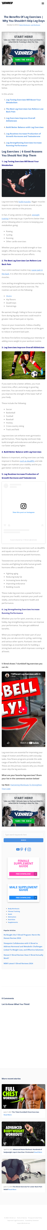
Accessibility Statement (32, 1220)
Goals (10, 914)
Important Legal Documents (15, 1220)
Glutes (9, 296)
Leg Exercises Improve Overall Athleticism (20, 119)
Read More (8, 1115)
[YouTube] (18, 850)
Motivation (12, 917)
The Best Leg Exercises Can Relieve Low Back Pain (24, 110)
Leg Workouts (35, 25)
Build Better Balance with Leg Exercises (24, 127)
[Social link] (42, 4)
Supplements (13, 922)
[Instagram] (29, 850)
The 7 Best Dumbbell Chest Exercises (25, 1112)
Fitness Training (14, 911)
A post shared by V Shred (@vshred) (23, 540)
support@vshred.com (23, 1223)
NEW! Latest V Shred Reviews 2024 (18, 963)
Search (23, 840)
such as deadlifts (27, 461)
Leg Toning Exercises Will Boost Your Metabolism (23, 101)
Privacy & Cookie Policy (35, 1218)
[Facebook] (25, 850)
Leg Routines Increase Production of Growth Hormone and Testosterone (23, 135)
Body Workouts (24, 25)
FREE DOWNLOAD (26, 874)
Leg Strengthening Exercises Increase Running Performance (24, 144)
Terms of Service (22, 1218)
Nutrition (11, 919)
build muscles (25, 201)
